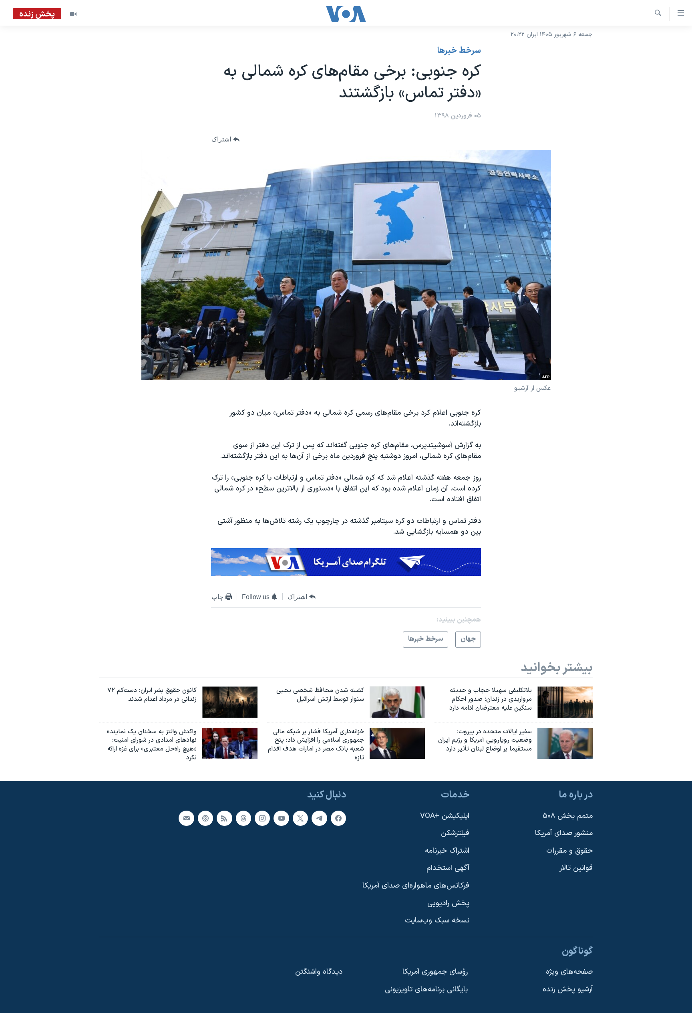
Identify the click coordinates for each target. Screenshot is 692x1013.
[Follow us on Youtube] (281, 818)
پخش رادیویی (448, 903)
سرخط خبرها (459, 50)
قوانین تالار (576, 868)
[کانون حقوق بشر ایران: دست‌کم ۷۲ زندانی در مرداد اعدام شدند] (229, 702)
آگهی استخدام (447, 868)
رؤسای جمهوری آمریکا (435, 972)
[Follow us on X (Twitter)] (300, 818)
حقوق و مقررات (569, 851)
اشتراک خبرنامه (447, 851)
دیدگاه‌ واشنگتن (318, 972)
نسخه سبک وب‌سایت (437, 920)
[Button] (225, 139)
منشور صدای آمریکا (564, 833)
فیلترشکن (455, 833)
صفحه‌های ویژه (569, 972)
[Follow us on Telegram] (319, 818)
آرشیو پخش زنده (568, 989)
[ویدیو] (73, 14)
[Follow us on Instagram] (262, 818)
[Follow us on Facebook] (338, 818)
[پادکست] (205, 818)
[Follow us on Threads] (243, 818)
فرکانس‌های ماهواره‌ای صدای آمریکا (415, 885)
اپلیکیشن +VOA (444, 816)
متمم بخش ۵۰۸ (568, 816)
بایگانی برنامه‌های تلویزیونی (426, 989)
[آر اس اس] (224, 818)
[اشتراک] (186, 818)
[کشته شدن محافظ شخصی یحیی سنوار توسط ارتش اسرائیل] (397, 702)
